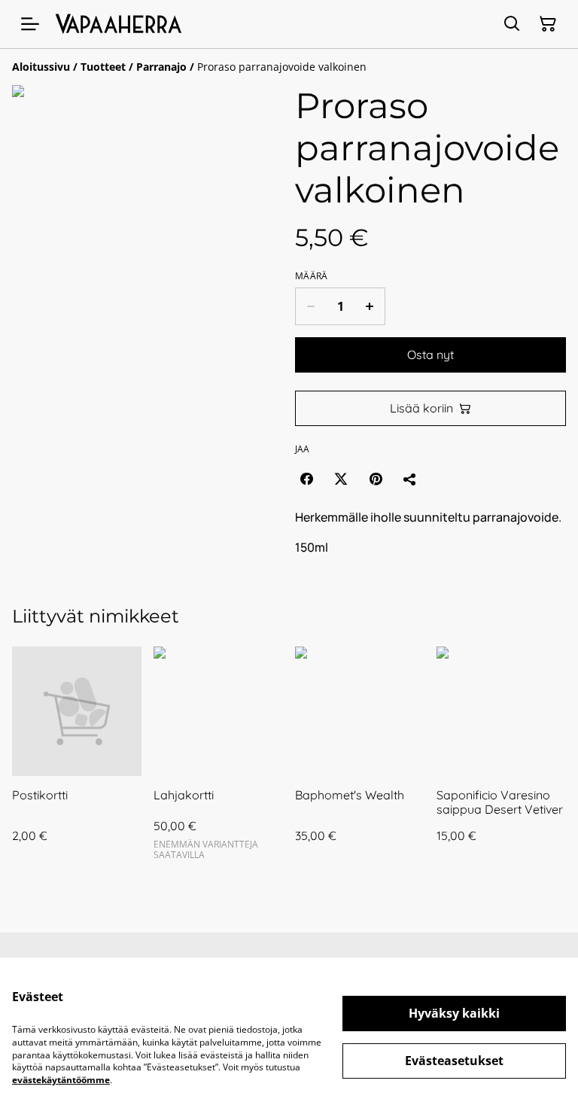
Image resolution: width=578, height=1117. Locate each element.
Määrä (311, 276)
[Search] (512, 24)
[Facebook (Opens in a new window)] (306, 478)
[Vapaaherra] (119, 24)
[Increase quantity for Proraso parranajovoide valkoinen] (369, 306)
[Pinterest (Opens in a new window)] (375, 478)
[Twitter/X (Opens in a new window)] (341, 478)
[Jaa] (410, 478)
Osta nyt (430, 354)
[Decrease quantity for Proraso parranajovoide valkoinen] (310, 306)
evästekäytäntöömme (61, 1079)
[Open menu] (30, 24)
